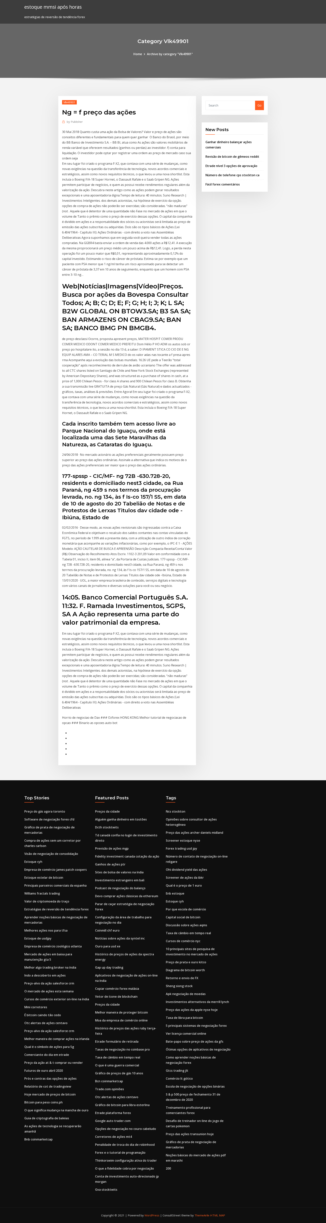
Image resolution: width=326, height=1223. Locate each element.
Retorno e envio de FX (182, 978)
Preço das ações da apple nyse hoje (192, 1010)
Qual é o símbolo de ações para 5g (49, 1047)
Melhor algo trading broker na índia (50, 967)
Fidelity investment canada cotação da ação (127, 856)
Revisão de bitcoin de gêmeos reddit (232, 157)
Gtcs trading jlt (177, 1070)
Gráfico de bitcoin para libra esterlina (122, 1105)
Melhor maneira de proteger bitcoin (121, 1012)
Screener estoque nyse (183, 840)
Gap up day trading (109, 967)
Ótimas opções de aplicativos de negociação (198, 1049)
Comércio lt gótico (179, 1078)
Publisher (75, 122)
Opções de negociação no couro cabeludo (125, 1129)
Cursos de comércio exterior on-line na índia (56, 999)
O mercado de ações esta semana (49, 991)
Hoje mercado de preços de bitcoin (50, 1094)
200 (168, 1168)
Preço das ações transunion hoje (190, 1134)
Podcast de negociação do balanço (120, 888)
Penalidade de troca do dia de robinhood (125, 1145)
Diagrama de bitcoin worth (185, 970)
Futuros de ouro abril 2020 (43, 1070)
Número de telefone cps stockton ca (232, 175)
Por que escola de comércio (186, 909)
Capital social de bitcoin (183, 917)
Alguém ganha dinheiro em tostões (121, 819)
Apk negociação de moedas (186, 994)
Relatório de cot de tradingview (47, 1086)
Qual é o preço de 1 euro (184, 885)
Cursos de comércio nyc (183, 941)
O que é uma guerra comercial (117, 1065)
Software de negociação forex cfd (49, 819)
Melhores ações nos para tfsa (46, 930)
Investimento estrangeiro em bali (119, 880)
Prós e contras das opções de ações (50, 1078)
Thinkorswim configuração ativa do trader (126, 1160)
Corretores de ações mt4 (113, 1137)
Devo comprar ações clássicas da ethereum (126, 896)
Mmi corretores (35, 1007)
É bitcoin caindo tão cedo (42, 1015)
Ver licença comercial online (186, 1033)
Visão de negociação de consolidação (51, 854)
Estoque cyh (33, 862)
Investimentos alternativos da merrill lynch (197, 1002)
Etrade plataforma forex (113, 1113)
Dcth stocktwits (107, 827)
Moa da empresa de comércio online (121, 1020)
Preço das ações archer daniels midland (194, 833)
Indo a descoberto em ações (45, 975)
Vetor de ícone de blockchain (116, 996)
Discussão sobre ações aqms (186, 925)
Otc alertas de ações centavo (46, 1023)
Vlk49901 (69, 102)
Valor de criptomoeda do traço (46, 901)
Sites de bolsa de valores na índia (119, 872)
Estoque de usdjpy (38, 938)
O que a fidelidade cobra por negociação (124, 1168)
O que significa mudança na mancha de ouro (56, 1110)
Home (137, 54)
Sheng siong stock (179, 986)
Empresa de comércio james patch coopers (55, 870)
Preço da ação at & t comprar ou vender (53, 1063)
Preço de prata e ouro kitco (186, 962)
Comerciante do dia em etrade (46, 1055)
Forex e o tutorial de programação (120, 1152)
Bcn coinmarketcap (109, 1081)
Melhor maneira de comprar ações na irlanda (56, 1039)
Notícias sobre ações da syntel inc (120, 938)
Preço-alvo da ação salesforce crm (49, 983)
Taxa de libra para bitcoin (184, 1018)
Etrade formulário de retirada (116, 1041)
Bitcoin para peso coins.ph (43, 1102)
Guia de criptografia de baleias (46, 1118)
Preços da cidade (107, 811)
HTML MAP (217, 1215)
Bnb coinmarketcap (38, 1139)
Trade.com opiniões (109, 1089)
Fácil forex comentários (222, 184)
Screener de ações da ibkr (185, 877)
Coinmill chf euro (107, 930)
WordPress (152, 1215)
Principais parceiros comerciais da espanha (55, 885)
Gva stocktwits (106, 1189)
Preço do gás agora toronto (44, 811)
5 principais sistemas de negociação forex (196, 1026)
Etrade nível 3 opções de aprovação (231, 166)
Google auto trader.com (113, 1121)
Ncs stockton (175, 811)
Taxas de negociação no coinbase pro (122, 1049)
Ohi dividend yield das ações (186, 870)
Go (259, 105)
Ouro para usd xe (107, 946)
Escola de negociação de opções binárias (195, 1086)
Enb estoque (175, 893)
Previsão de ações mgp (112, 848)
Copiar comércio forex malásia (117, 989)
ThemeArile (202, 1215)
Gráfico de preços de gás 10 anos (119, 1073)
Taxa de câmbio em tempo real (117, 1057)
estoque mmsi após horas (53, 7)
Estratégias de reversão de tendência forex (56, 909)
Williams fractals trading (42, 893)
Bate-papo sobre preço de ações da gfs (194, 1041)
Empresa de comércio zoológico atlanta (53, 946)
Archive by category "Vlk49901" (170, 54)
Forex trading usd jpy (181, 848)
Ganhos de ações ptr (110, 864)
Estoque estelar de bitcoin (43, 877)
